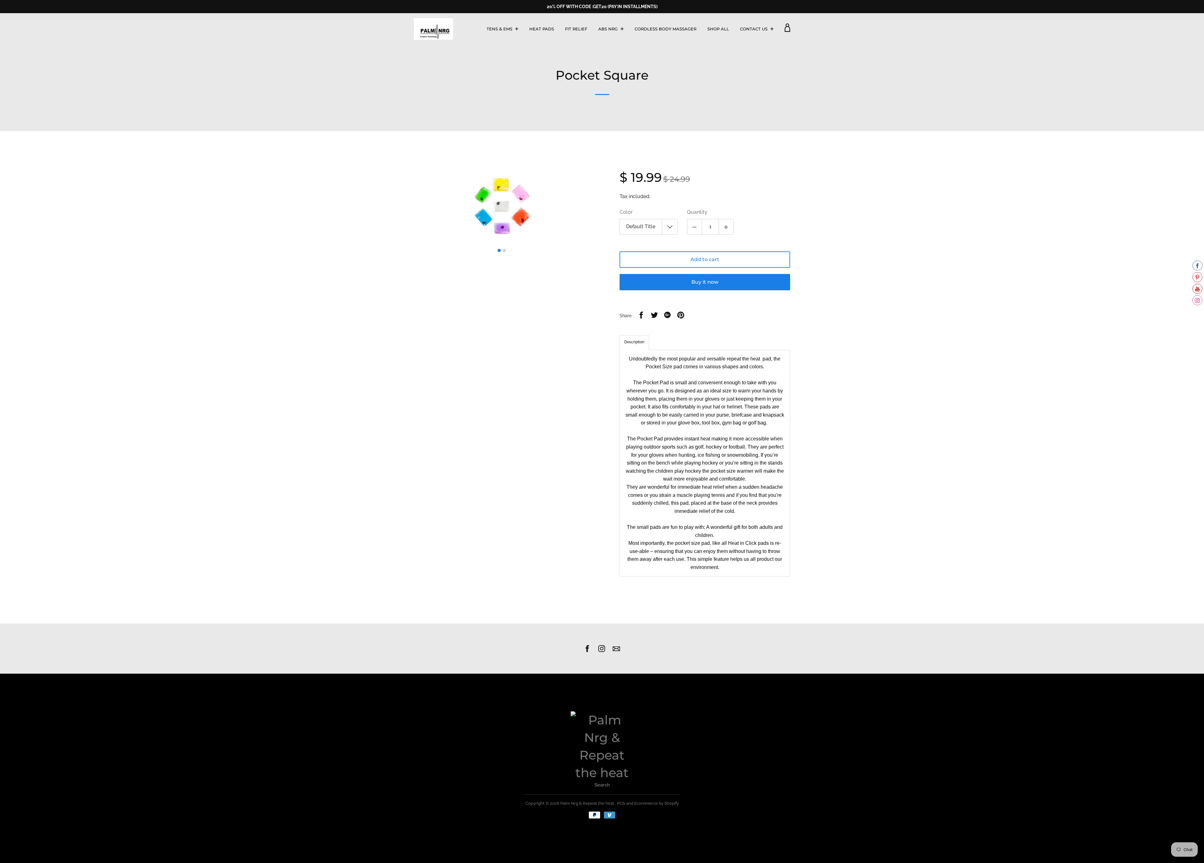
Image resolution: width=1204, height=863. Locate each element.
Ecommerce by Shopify (656, 803)
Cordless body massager (665, 28)
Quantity (697, 212)
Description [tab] (634, 342)
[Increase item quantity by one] (726, 226)
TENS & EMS (500, 28)
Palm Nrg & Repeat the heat (587, 803)
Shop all (718, 28)
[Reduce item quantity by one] (694, 226)
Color (626, 212)
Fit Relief (576, 28)
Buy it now (704, 282)
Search (602, 785)
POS (621, 803)
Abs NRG (608, 28)
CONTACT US (754, 28)
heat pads (541, 28)
